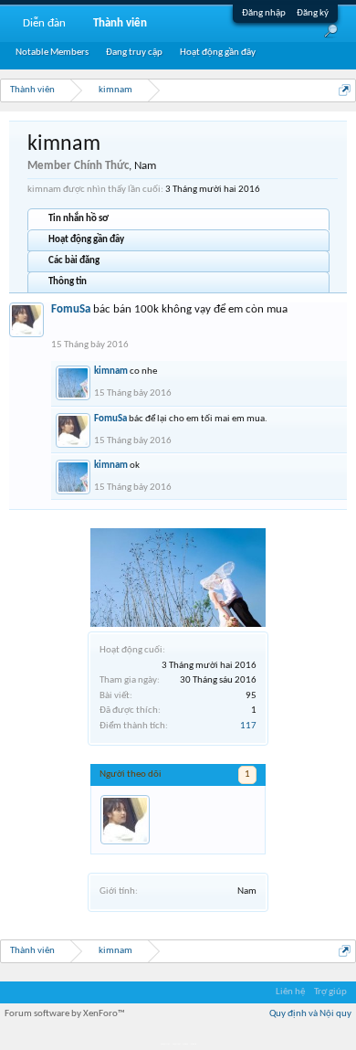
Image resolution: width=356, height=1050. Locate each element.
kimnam (111, 371)
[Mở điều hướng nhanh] (345, 90)
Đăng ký (313, 13)
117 (248, 726)
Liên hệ (290, 992)
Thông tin (67, 282)
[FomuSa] (125, 819)
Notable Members (52, 53)
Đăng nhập (264, 13)
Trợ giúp (330, 992)
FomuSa (70, 309)
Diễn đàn (44, 23)
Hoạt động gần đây (86, 240)
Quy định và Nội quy (310, 1014)
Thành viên (120, 23)
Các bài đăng (73, 261)
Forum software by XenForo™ (65, 1014)
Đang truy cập (134, 53)
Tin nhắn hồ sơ (78, 219)
